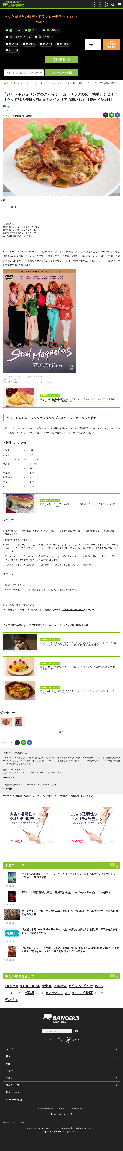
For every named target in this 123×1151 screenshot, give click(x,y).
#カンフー (99, 993)
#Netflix (11, 1000)
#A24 (99, 986)
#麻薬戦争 (11, 986)
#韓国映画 (60, 986)
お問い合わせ (78, 1108)
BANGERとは (14, 1099)
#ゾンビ (40, 993)
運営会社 (62, 1108)
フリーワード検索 (62, 72)
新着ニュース (13, 1092)
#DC (67, 993)
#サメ (47, 986)
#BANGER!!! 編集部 (22, 116)
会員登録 (111, 44)
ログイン (93, 44)
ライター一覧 (13, 1085)
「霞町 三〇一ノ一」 (73, 609)
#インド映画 (82, 993)
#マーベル (54, 993)
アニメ (9, 1078)
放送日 (9, 788)
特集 (8, 1056)
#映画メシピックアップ (82, 796)
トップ (9, 1049)
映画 (8, 107)
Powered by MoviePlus (60, 1114)
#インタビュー (81, 986)
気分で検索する (61, 59)
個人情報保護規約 (45, 1108)
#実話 (29, 993)
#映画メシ (64, 796)
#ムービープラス (51, 796)
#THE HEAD (30, 986)
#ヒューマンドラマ (33, 796)
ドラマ (9, 1070)
